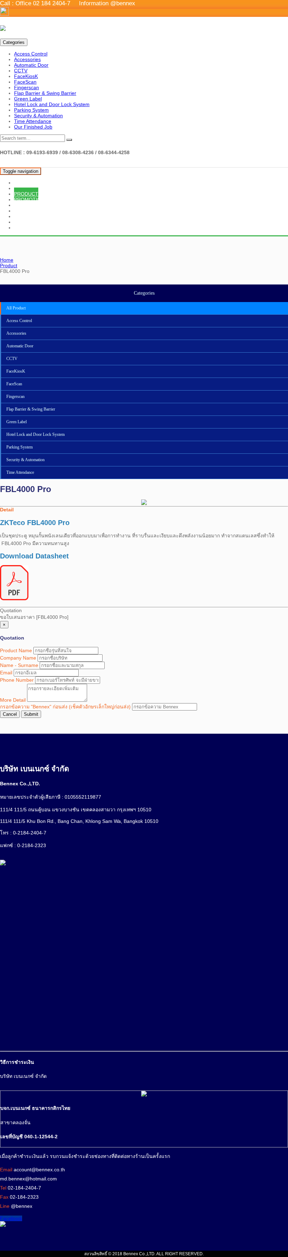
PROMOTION (29, 199)
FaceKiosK (26, 76)
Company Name (18, 658)
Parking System (31, 110)
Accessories (27, 59)
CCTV (20, 70)
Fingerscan (26, 87)
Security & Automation (38, 115)
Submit (31, 714)
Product (8, 265)
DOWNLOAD (28, 216)
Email (6, 672)
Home (6, 260)
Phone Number (17, 680)
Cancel (10, 714)
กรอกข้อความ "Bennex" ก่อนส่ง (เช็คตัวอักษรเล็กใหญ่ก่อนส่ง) (65, 706)
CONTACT (26, 227)
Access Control (30, 54)
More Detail (13, 700)
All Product (16, 308)
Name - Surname (19, 665)
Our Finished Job (33, 127)
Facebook (11, 1218)
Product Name (16, 650)
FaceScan (25, 82)
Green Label (28, 99)
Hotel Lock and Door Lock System (52, 104)
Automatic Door (31, 65)
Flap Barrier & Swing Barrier (45, 93)
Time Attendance (32, 121)
